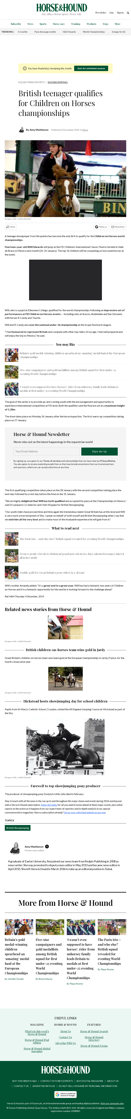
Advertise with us (43, 1086)
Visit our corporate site (112, 1103)
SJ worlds (22, 31)
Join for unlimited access (91, 68)
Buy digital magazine (90, 1081)
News (30, 23)
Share (12, 226)
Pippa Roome (76, 983)
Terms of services (52, 460)
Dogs (105, 23)
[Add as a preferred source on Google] (65, 1094)
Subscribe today (49, 804)
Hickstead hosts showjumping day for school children (65, 701)
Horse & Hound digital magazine (37, 1050)
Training (75, 23)
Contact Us (65, 1037)
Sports (43, 23)
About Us (65, 1031)
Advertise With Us (65, 1043)
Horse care (59, 23)
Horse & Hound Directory (94, 1039)
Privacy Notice (107, 460)
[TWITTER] (47, 846)
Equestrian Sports (31, 82)
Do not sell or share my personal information (88, 1086)
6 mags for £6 (118, 31)
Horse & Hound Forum (94, 1045)
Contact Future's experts (56, 1081)
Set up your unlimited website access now (85, 812)
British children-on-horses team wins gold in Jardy (65, 650)
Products (91, 23)
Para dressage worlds (45, 31)
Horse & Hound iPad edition (37, 1041)
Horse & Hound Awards (94, 1031)
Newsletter (120, 226)
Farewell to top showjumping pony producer (65, 786)
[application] (65, 280)
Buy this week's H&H (24, 1081)
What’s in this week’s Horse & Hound (37, 1033)
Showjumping (58, 82)
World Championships (94, 31)
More (117, 23)
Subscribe (16, 23)
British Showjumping (17, 827)
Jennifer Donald (15, 978)
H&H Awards (69, 31)
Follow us (103, 226)
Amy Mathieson (39, 129)
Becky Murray (45, 978)
